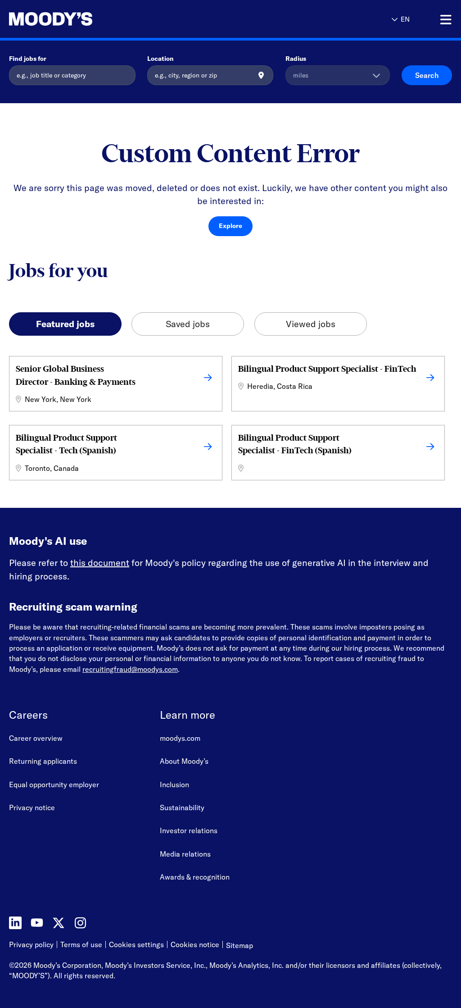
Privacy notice (32, 807)
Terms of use (81, 945)
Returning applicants (43, 761)
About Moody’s (184, 761)
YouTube (37, 923)
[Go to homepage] (50, 19)
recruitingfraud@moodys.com (130, 669)
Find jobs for (27, 59)
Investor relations (188, 830)
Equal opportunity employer (54, 784)
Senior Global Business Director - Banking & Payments (76, 375)
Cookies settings (136, 944)
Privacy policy (31, 945)
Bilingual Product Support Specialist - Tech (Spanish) (66, 444)
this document (99, 562)
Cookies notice (195, 945)
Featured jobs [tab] (65, 323)
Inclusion (174, 784)
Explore (230, 226)
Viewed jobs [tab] (310, 323)
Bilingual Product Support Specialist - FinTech (327, 368)
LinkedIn (15, 923)
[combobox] (210, 75)
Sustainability (182, 807)
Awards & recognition (195, 876)
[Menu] (446, 20)
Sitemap (239, 945)
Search (426, 75)
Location (160, 59)
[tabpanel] (230, 420)
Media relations (185, 853)
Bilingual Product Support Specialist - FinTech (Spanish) (295, 444)
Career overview (36, 738)
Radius (295, 59)
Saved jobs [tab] (188, 323)
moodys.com (180, 738)
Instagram (80, 923)
